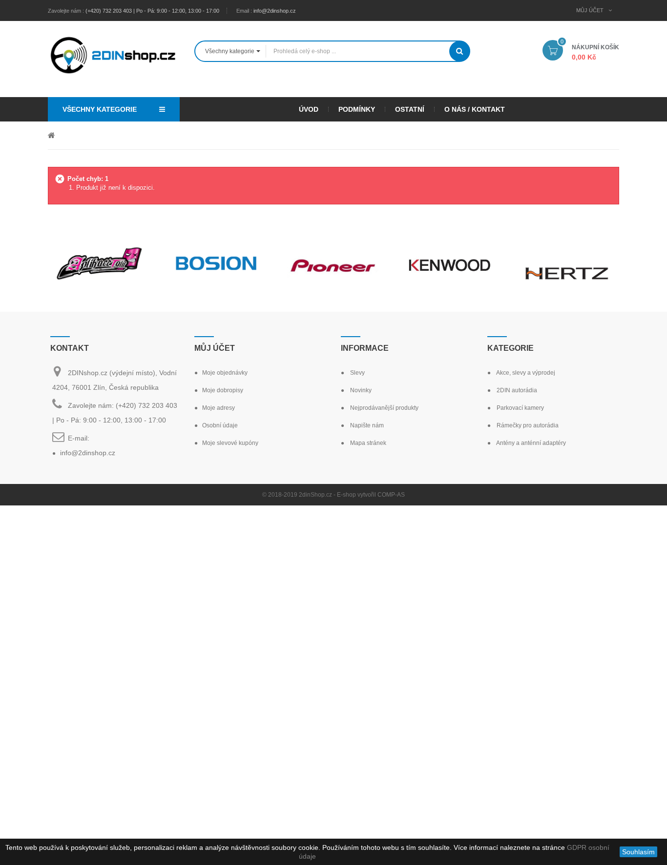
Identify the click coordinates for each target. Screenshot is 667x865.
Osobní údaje (220, 425)
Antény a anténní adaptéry (530, 443)
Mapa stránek (367, 443)
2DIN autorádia (516, 390)
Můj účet (214, 348)
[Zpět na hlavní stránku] (51, 135)
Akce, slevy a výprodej (525, 372)
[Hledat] (459, 51)
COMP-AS (391, 494)
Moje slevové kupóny (230, 443)
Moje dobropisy (222, 390)
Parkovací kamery (519, 407)
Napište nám (366, 425)
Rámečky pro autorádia (527, 425)
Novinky (360, 390)
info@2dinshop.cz (274, 11)
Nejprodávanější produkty (383, 407)
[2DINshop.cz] (114, 54)
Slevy (357, 372)
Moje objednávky (225, 372)
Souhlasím (638, 852)
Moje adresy (218, 407)
